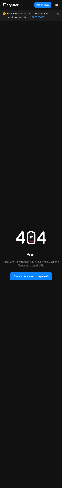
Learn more (37, 17)
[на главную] (11, 5)
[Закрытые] (57, 13)
